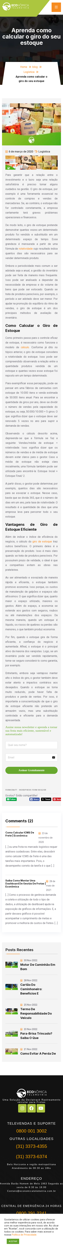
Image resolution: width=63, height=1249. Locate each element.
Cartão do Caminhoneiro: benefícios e (31, 989)
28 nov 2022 (30, 980)
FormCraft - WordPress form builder (25, 790)
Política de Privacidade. (24, 1234)
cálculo (25, 347)
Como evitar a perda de (38, 1053)
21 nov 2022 (30, 1049)
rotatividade (26, 248)
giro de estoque (42, 541)
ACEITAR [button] (13, 1241)
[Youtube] (41, 1108)
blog (35, 67)
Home (23, 67)
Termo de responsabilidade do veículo (36, 1013)
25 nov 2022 (30, 1004)
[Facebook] (31, 1108)
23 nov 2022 (30, 1029)
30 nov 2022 (30, 960)
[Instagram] (22, 1108)
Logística (29, 72)
